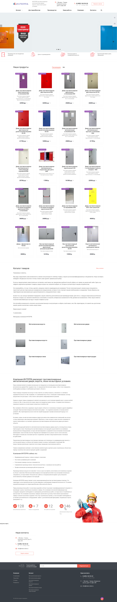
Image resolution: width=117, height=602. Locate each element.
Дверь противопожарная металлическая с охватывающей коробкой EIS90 (23, 169)
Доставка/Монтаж (34, 10)
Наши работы (67, 10)
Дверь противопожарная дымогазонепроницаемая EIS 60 (47, 130)
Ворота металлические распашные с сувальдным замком (93, 245)
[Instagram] (102, 598)
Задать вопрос (41, 37)
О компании (16, 576)
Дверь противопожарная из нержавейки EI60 (69, 206)
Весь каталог (100, 268)
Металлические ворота (35, 576)
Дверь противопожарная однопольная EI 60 (69, 167)
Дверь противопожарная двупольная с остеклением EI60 (69, 92)
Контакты (93, 10)
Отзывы (15, 580)
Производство (52, 10)
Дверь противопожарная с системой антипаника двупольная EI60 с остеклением (23, 208)
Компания (81, 10)
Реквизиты (16, 582)
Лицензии (16, 578)
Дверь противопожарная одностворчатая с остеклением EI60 (23, 92)
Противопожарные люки (35, 587)
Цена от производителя (44, 54)
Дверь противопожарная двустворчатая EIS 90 (92, 91)
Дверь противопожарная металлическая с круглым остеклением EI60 (92, 131)
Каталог (18, 10)
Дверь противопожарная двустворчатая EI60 (46, 91)
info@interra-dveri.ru (23, 548)
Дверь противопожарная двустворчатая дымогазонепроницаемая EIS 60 (24, 131)
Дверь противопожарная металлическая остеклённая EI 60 (69, 130)
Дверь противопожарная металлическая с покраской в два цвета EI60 (46, 169)
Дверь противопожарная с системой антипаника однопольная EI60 (46, 207)
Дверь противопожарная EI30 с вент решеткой (92, 206)
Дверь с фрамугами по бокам (23, 244)
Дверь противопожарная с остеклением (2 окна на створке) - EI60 (93, 168)
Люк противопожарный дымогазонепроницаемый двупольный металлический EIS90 (47, 246)
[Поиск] (101, 10)
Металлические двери (35, 578)
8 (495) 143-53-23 (82, 3)
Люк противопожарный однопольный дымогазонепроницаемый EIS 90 (70, 246)
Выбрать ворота (26, 37)
